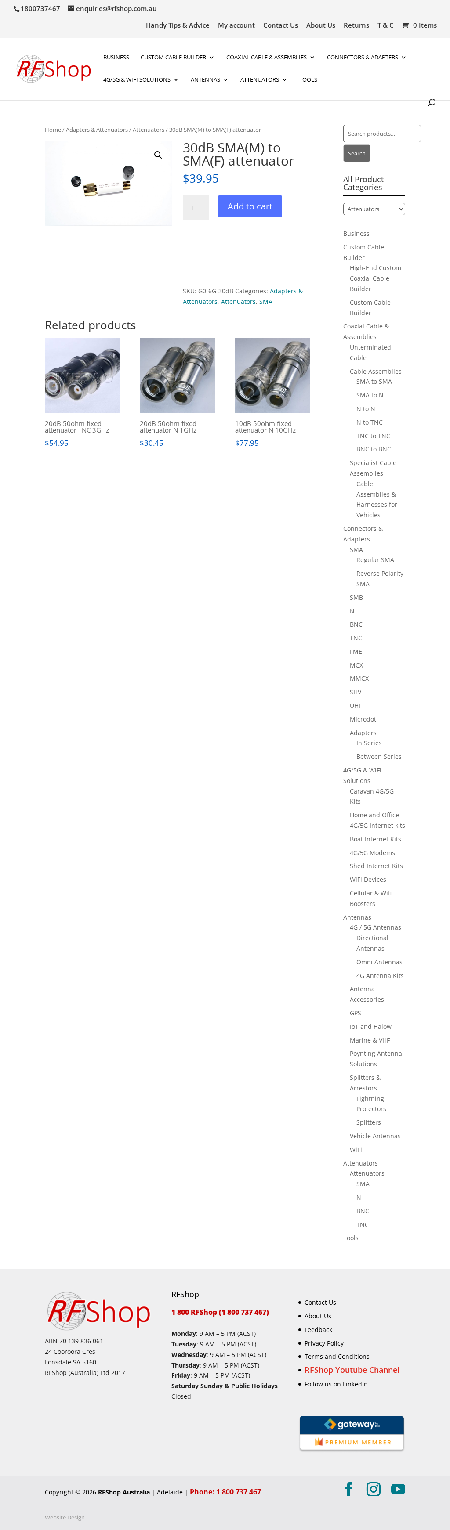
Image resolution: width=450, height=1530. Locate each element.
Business (116, 57)
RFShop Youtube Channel (352, 1369)
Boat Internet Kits (375, 839)
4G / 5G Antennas (375, 927)
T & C (385, 25)
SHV (355, 692)
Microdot (363, 719)
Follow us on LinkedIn (336, 1384)
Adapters (363, 733)
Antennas (205, 79)
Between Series (379, 756)
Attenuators (148, 130)
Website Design (65, 1517)
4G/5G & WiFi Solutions (137, 79)
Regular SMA (375, 560)
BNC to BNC (373, 449)
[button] (158, 155)
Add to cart (250, 206)
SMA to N (370, 395)
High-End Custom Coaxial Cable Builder (375, 278)
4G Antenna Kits (380, 975)
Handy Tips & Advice (178, 25)
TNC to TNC (373, 436)
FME (356, 651)
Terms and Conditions (337, 1356)
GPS (355, 1013)
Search (357, 153)
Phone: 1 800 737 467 (225, 1492)
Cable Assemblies (376, 371)
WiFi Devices (368, 879)
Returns (356, 25)
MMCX (359, 678)
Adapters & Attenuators (97, 130)
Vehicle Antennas (375, 1136)
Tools (308, 79)
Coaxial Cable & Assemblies (266, 57)
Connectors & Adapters (362, 57)
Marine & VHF (370, 1040)
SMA (265, 301)
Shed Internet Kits (376, 866)
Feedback (318, 1329)
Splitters (368, 1122)
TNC (356, 638)
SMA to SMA (374, 381)
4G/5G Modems (372, 852)
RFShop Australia (124, 1492)
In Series (369, 743)
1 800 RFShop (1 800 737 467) (220, 1312)
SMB (356, 597)
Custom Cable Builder (173, 57)
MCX (356, 665)
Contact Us (280, 25)
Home (53, 130)
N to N (365, 408)
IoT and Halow (371, 1026)
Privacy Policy (324, 1343)
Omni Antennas (379, 962)
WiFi (356, 1149)
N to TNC (369, 422)
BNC (356, 624)
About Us (320, 25)
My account (236, 25)
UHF (356, 705)
